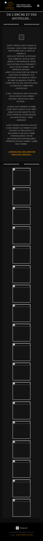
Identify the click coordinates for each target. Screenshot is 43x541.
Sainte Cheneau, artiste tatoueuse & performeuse (24, 5)
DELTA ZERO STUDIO (24, 535)
